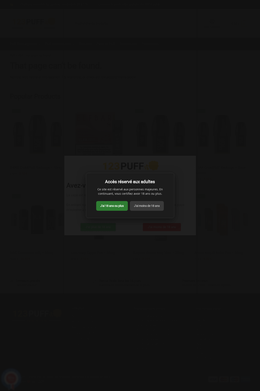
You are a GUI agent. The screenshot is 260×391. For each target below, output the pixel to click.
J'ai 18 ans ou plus (112, 205)
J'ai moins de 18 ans (147, 205)
